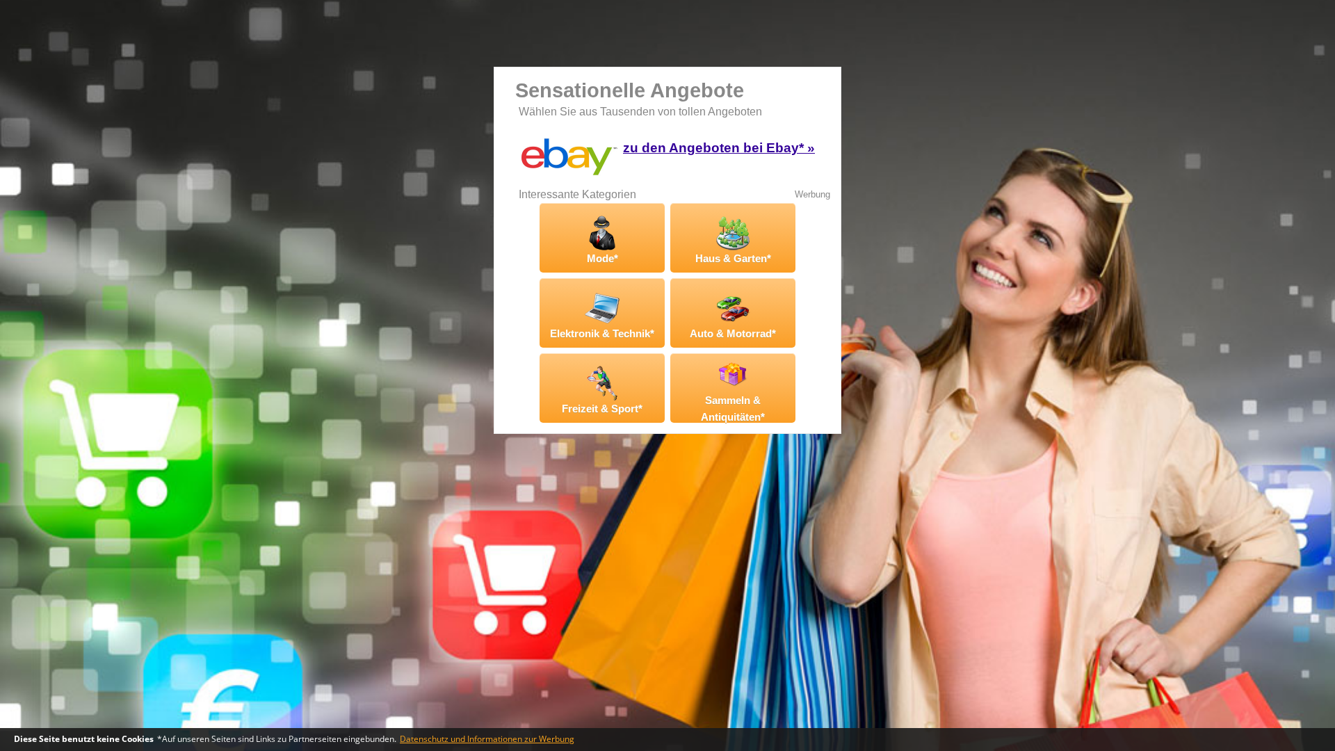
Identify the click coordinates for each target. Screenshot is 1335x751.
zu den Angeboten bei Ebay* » (719, 147)
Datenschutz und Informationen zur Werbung (487, 739)
